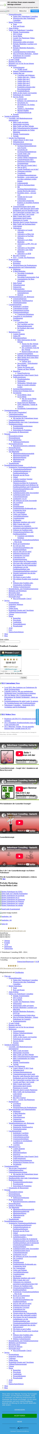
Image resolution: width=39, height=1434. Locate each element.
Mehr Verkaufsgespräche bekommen (25, 128)
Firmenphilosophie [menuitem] (15, 978)
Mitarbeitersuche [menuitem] (18, 1215)
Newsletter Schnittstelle (25, 273)
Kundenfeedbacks (23, 91)
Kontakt (7, 943)
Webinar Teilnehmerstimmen (23, 71)
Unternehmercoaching (20, 308)
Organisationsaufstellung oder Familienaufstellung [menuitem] (23, 1289)
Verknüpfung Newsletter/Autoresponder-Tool (28, 276)
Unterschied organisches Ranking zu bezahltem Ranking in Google (28, 202)
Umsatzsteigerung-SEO (25, 159)
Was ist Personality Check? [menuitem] (22, 1350)
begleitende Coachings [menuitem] (20, 1133)
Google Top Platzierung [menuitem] (17, 1066)
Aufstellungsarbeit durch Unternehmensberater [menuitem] (21, 1251)
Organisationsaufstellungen (22, 469)
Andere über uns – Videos (26, 77)
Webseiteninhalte (23, 155)
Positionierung (14, 259)
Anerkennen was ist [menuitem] (20, 1254)
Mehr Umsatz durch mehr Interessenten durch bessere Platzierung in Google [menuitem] (22, 1086)
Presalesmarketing (23, 379)
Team (15, 24)
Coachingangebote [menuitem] (15, 1131)
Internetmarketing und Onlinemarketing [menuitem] (22, 1109)
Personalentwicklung (16, 436)
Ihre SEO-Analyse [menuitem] (19, 1098)
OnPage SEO (26, 361)
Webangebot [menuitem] (17, 1003)
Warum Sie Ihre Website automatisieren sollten (30, 345)
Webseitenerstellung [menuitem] (20, 1152)
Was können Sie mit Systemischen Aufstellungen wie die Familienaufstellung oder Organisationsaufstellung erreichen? (25, 568)
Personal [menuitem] (7, 1190)
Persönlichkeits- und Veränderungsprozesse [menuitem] (23, 1341)
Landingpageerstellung (25, 353)
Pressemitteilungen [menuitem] (19, 1376)
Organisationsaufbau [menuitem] (11, 1166)
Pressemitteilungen (19, 624)
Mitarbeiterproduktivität (21, 455)
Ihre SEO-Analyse (19, 255)
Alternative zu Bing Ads (25, 234)
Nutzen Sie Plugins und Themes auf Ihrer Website (26, 368)
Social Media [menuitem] (17, 1000)
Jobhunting (17, 461)
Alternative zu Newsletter (26, 248)
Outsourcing (17, 287)
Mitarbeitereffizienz (19, 457)
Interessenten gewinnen (21, 124)
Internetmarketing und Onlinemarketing (22, 267)
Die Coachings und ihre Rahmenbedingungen (25, 325)
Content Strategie (19, 334)
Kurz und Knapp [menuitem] (19, 990)
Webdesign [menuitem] (17, 1111)
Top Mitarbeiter (14, 451)
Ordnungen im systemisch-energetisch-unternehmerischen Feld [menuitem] (25, 1283)
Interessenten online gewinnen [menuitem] (23, 1005)
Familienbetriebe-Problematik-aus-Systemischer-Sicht (25, 509)
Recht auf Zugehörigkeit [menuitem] (21, 1296)
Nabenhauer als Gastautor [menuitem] (22, 1039)
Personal (7, 434)
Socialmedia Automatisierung (27, 408)
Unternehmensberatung (17, 420)
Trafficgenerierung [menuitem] (19, 1158)
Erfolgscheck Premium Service (23, 391)
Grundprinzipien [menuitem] (18, 1274)
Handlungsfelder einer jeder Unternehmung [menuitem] (23, 1178)
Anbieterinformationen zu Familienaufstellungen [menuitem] (22, 1228)
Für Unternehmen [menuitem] (19, 1268)
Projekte (16, 114)
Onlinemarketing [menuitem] (18, 1121)
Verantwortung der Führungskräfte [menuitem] (25, 1313)
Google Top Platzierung (17, 138)
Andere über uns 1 (23, 79)
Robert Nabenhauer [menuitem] (15, 986)
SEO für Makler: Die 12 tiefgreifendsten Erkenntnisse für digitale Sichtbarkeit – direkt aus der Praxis (21, 697)
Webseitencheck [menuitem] (18, 1070)
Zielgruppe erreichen (24, 171)
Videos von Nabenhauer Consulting (21, 30)
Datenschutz (8, 948)
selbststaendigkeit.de (24, 112)
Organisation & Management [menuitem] (18, 1188)
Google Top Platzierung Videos (24, 38)
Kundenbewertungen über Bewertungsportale (26, 88)
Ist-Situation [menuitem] (17, 1276)
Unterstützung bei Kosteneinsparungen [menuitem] (20, 1310)
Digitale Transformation (21, 32)
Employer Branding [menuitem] (15, 1205)
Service (6, 600)
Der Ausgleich (18, 502)
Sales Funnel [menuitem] (17, 1115)
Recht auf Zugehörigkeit (21, 544)
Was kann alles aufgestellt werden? (25, 563)
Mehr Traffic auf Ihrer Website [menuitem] (23, 1054)
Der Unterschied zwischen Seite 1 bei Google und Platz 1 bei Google (26, 213)
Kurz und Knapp (19, 26)
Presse (11, 616)
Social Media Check (24, 395)
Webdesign (17, 269)
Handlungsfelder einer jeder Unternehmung (23, 422)
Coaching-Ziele (22, 322)
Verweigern (19, 1410)
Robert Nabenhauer (15, 22)
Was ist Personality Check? (22, 598)
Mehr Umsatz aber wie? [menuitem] (21, 1280)
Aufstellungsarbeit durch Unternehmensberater (21, 496)
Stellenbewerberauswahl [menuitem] (21, 1305)
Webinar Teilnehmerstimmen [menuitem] (23, 1033)
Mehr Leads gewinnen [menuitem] (20, 1051)
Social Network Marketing (26, 402)
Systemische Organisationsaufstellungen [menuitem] (22, 1223)
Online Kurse (13, 608)
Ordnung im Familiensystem (22, 530)
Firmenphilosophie (15, 14)
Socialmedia (17, 393)
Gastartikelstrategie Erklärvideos (24, 52)
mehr (19, 1422)
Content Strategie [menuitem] (19, 1149)
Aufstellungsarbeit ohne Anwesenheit (26, 493)
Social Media (17, 36)
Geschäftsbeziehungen (20, 516)
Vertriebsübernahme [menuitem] (20, 1129)
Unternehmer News (12, 683)
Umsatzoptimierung (19, 299)
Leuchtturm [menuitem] (17, 1103)
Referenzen (12, 65)
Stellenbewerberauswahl (21, 553)
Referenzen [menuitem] (12, 1029)
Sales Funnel (17, 283)
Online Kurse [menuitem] (13, 1360)
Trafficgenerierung (19, 377)
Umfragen (12, 606)
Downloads (17, 620)
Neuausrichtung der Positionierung (25, 265)
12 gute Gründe (14, 59)
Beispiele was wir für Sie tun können (21, 63)
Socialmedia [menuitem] (17, 1164)
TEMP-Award (22, 69)
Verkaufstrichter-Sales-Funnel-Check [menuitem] (25, 1156)
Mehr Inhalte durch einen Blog (27, 357)
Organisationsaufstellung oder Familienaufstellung (23, 533)
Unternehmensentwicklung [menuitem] (18, 1172)
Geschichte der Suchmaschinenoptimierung (26, 151)
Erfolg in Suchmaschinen (26, 185)
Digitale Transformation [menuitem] (21, 996)
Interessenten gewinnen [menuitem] (21, 1053)
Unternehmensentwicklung (18, 416)
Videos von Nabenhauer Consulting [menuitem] (21, 994)
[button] (4, 933)
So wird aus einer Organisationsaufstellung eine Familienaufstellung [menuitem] (23, 1299)
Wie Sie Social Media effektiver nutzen (29, 400)
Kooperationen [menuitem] (14, 1354)
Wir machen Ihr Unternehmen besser (25, 418)
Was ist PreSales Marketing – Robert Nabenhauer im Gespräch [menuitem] (25, 1018)
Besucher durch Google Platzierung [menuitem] (25, 1090)
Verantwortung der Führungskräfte (25, 561)
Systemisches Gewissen (21, 555)
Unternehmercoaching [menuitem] (20, 1135)
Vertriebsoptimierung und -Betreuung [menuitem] (21, 1123)
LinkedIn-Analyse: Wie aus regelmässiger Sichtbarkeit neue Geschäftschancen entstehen (20, 692)
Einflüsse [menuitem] (16, 1260)
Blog (6, 636)
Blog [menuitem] (6, 1388)
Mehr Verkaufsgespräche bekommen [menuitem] (25, 1056)
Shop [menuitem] (6, 1386)
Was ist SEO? (22, 167)
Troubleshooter (14, 463)
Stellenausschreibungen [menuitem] (21, 1198)
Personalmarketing (15, 440)
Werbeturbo (21, 381)
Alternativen (17, 228)
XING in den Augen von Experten (25, 93)
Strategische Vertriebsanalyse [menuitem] (23, 1127)
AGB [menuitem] (10, 1380)
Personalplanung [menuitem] (14, 1194)
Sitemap (7, 941)
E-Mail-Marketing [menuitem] (19, 1113)
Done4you (16, 371)
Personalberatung (14, 448)
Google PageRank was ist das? (27, 169)
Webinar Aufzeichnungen (21, 587)
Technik (16, 136)
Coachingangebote (15, 304)
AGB (10, 628)
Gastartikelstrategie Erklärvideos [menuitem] (24, 1015)
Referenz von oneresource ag (27, 101)
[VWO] (7, 11)
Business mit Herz (15, 61)
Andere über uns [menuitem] (18, 1035)
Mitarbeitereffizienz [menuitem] (19, 1213)
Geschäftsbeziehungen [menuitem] (20, 1272)
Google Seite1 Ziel (23, 154)
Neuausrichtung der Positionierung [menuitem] (25, 1107)
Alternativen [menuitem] (17, 1096)
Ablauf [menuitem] (15, 1233)
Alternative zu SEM (24, 254)
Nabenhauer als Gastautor (22, 95)
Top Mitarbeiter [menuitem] (14, 1207)
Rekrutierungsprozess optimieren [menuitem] (24, 1201)
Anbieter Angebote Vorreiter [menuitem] (22, 1235)
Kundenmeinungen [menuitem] (19, 1021)
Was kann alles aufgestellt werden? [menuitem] (25, 1315)
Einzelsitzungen (18, 506)
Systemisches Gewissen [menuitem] (21, 1307)
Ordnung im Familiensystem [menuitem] (22, 1286)
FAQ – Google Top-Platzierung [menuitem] (24, 1100)
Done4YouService (23, 373)
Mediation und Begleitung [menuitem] (18, 1343)
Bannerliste (17, 618)
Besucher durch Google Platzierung (25, 222)
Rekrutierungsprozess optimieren (24, 446)
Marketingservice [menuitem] (14, 1147)
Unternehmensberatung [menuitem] (17, 1176)
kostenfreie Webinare (16, 604)
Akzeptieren (19, 1416)
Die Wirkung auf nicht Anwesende (25, 500)
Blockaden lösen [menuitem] (14, 1345)
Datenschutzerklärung (16, 632)
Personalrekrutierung (16, 444)
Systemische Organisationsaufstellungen (22, 467)
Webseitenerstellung (20, 338)
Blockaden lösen (14, 593)
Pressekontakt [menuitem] (17, 1378)
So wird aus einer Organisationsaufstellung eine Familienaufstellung (23, 547)
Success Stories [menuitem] (18, 1041)
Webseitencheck (18, 142)
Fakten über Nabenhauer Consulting (25, 16)
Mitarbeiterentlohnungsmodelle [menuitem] (23, 1209)
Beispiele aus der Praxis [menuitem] (21, 1231)
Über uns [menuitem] (7, 976)
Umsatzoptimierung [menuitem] (19, 1125)
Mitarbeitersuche (18, 459)
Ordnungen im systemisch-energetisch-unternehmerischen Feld (25, 527)
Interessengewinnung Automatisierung (24, 292)
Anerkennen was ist (20, 499)
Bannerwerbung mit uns (30, 352)
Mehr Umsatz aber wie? (21, 524)
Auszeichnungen (18, 67)
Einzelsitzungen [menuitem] (18, 1262)
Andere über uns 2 (23, 81)
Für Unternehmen (19, 512)
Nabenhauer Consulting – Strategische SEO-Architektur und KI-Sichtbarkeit (19, 706)
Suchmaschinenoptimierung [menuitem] (22, 1072)
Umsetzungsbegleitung (21, 312)
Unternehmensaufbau (16, 414)
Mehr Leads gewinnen (20, 122)
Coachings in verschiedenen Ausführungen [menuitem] (22, 1142)
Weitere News (10, 714)
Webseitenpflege (23, 359)
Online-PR (16, 336)
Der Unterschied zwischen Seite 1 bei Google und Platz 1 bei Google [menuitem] (26, 1081)
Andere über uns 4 (23, 85)
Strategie (20, 295)
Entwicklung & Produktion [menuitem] (22, 1186)
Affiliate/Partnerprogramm (18, 612)
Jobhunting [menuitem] (17, 1217)
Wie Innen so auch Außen (22, 577)
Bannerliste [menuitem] (17, 1370)
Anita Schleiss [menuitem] (13, 992)
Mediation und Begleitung (18, 591)
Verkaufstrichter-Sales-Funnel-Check (25, 375)
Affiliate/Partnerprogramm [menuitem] (18, 1364)
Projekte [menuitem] (16, 1043)
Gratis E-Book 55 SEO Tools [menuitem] (23, 1068)
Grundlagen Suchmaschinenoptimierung (26, 174)
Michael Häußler (23, 110)
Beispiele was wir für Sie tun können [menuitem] (21, 1027)
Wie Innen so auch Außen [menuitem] (22, 1329)
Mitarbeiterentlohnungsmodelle (23, 453)
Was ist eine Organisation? (18, 412)
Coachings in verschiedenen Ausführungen (22, 317)
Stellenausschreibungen (21, 442)
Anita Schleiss (13, 28)
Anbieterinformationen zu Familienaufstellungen (22, 472)
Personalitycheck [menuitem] (14, 1348)
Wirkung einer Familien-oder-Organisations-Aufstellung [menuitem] (23, 1336)
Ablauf (15, 477)
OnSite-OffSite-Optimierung (27, 157)
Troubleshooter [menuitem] (14, 1219)
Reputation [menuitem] (16, 1105)
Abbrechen (23, 11)
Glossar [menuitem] (11, 1366)
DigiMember (19, 972)
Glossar (11, 614)
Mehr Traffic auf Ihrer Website (23, 126)
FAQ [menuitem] (10, 1382)
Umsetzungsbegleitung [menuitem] (21, 1139)
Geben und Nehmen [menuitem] (20, 1270)
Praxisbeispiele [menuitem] (18, 1184)
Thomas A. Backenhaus (25, 108)
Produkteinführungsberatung (22, 426)
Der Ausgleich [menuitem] (18, 1258)
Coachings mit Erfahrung (26, 75)
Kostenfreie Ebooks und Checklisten (21, 610)
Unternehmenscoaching (21, 310)
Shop (6, 634)
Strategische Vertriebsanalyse (23, 301)
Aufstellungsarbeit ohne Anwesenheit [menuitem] (26, 1249)
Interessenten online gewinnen (23, 42)
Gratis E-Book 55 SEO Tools (23, 140)
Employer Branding (15, 450)
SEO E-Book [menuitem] (17, 998)
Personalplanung (14, 438)
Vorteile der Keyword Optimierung (24, 198)
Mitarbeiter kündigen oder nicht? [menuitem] (24, 1278)
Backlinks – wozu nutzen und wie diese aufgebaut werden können (27, 179)
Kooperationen (14, 602)
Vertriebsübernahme (20, 303)
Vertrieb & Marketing (11, 116)
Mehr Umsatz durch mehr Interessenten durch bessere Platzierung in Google (22, 218)
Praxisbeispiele (18, 428)
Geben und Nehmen (20, 514)
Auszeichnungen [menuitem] (18, 1031)
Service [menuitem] (6, 1352)
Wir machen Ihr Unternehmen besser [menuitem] (25, 1174)
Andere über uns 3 (23, 83)
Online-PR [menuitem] (16, 1151)
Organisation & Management (18, 432)
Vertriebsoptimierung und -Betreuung (21, 297)
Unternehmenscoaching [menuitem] (21, 1137)
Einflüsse (16, 504)
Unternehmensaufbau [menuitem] (16, 1170)
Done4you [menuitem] (16, 1154)
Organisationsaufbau (11, 410)
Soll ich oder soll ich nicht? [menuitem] (22, 1303)
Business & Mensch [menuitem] (15, 1347)
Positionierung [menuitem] (14, 1102)
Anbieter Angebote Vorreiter (22, 479)
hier (4, 879)
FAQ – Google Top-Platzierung (24, 257)
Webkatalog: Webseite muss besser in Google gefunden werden (26, 385)
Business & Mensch (15, 595)
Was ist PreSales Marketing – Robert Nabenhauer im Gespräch (25, 55)
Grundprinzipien (18, 518)
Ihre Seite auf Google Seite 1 (27, 165)
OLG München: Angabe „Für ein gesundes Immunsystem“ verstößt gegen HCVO (19, 727)
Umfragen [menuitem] (12, 1358)
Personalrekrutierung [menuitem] (16, 1200)
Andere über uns (18, 73)
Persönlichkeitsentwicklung (13, 465)
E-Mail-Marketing (19, 271)
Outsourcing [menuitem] (17, 1119)
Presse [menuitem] (11, 1368)
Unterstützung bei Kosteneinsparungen (20, 558)
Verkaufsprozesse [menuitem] (19, 1117)
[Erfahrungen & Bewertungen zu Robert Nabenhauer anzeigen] (11, 671)
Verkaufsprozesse (19, 285)
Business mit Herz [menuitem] (15, 1025)
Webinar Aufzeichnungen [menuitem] (21, 1339)
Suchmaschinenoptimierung (22, 144)
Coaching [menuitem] (16, 1145)
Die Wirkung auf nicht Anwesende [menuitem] (25, 1256)
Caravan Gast (22, 99)
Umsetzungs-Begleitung (25, 314)
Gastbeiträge (17, 622)
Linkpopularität (22, 183)
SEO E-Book (17, 34)
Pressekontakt (17, 626)
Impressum (8, 946)
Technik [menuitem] (16, 1064)
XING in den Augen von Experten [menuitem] (25, 1037)
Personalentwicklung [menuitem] (16, 1192)
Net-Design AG (22, 103)
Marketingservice (14, 332)
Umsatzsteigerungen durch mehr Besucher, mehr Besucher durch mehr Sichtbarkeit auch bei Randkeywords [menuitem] (26, 1076)
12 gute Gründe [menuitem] (14, 1023)
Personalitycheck (14, 597)
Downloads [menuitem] (17, 1372)
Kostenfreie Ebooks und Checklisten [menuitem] (21, 1362)
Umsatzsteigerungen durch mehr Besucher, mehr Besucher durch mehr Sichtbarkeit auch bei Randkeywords (26, 208)
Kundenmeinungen (19, 57)
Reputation (16, 263)
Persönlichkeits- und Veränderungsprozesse (23, 589)
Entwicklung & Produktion (22, 430)
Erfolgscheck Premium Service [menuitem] (23, 1162)
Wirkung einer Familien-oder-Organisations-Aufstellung (23, 584)
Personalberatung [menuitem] (14, 1203)
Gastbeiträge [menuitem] (17, 1374)
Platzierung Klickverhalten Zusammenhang (26, 162)
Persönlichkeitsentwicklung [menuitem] (13, 1221)
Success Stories (18, 97)
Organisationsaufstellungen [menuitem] (22, 1225)
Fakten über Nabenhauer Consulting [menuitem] (25, 980)
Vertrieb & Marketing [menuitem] (11, 1045)
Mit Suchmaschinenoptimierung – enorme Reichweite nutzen (27, 189)
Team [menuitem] (15, 988)
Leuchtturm (17, 261)
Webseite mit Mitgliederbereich (28, 355)
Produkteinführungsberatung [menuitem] (22, 1182)
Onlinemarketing (18, 289)
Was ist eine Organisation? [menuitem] (18, 1168)
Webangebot (17, 40)
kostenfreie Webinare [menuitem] (16, 1356)
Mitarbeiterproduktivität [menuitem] (21, 1211)
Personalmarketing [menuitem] (15, 1196)
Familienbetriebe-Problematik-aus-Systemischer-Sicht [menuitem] (25, 1265)
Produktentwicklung (16, 424)
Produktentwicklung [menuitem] (16, 1180)
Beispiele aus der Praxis (21, 475)
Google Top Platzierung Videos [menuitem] (24, 1002)
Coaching (16, 320)
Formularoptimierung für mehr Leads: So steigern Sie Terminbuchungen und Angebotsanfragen (21, 702)
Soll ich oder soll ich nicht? (22, 551)
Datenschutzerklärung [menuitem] (16, 1384)
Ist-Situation (17, 520)
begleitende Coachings (20, 306)
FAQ (10, 630)
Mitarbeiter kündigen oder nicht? (24, 522)
